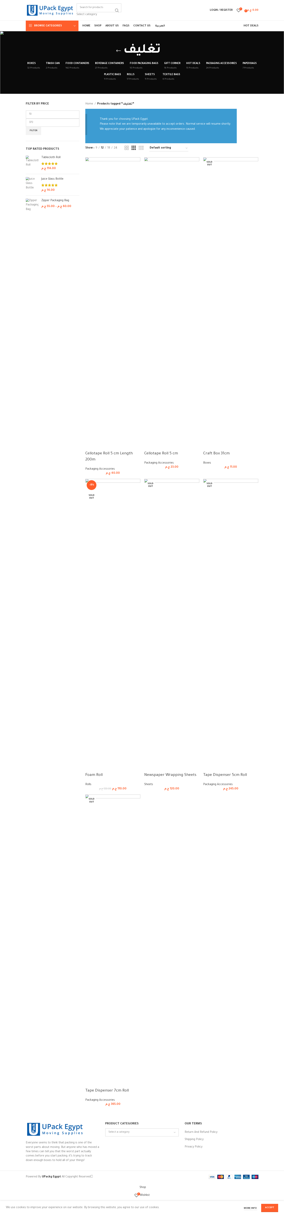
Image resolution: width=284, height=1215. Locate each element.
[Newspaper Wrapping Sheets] (171, 625)
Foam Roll (94, 775)
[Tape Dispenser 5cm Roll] (230, 625)
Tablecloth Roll (51, 157)
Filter (33, 131)
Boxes (207, 463)
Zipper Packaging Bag (55, 200)
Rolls (88, 784)
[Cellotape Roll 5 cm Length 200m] (112, 304)
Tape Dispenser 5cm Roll (225, 775)
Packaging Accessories (100, 469)
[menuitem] (159, 26)
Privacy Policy (193, 1147)
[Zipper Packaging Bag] (32, 205)
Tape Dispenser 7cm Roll (107, 1091)
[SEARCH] (116, 10)
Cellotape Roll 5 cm (161, 454)
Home (89, 104)
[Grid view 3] (134, 148)
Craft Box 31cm (216, 454)
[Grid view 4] (141, 148)
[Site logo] (50, 10)
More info (250, 1208)
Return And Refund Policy (201, 1132)
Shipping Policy (194, 1139)
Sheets (148, 784)
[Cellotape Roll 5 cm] (171, 304)
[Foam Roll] (112, 625)
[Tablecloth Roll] (32, 163)
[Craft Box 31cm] (230, 304)
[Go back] (118, 51)
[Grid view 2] (127, 148)
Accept (269, 1208)
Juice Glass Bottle (52, 179)
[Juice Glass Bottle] (32, 185)
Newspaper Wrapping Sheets (170, 775)
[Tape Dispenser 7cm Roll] (112, 941)
